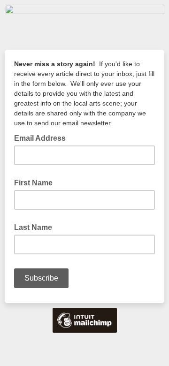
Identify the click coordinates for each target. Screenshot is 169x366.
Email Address (42, 137)
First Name (33, 183)
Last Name (33, 227)
